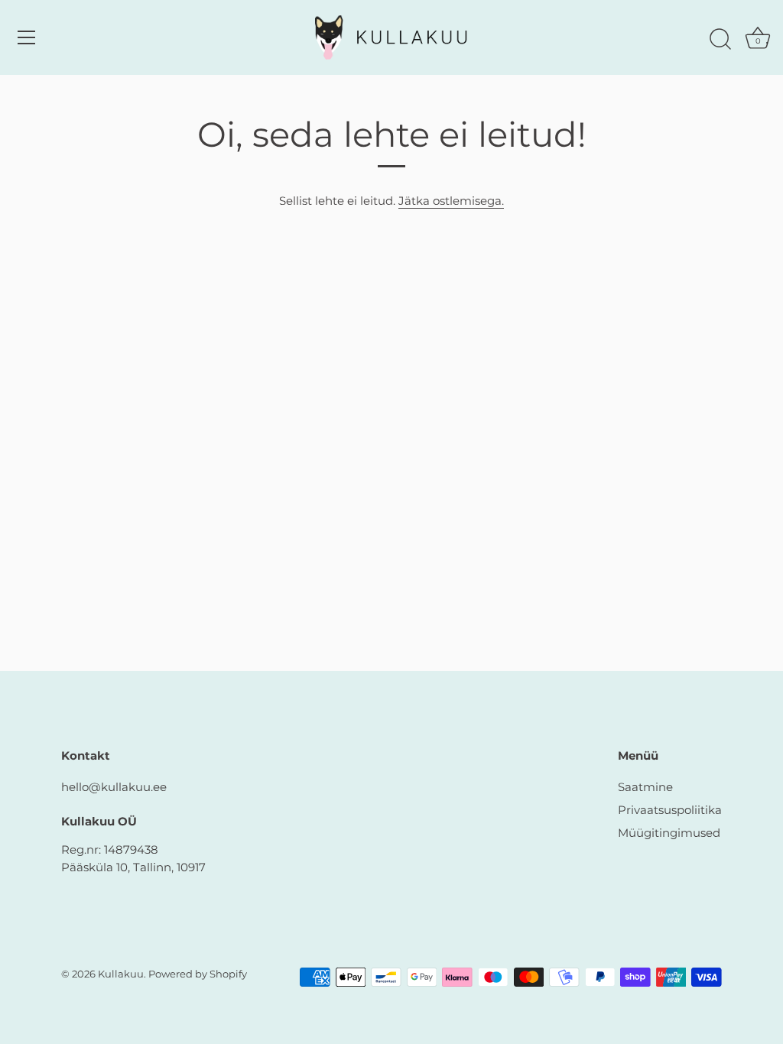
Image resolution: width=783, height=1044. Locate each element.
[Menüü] (27, 37)
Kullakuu (121, 974)
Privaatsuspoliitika (670, 809)
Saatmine (645, 787)
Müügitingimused (669, 832)
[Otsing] (720, 40)
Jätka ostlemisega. (451, 200)
